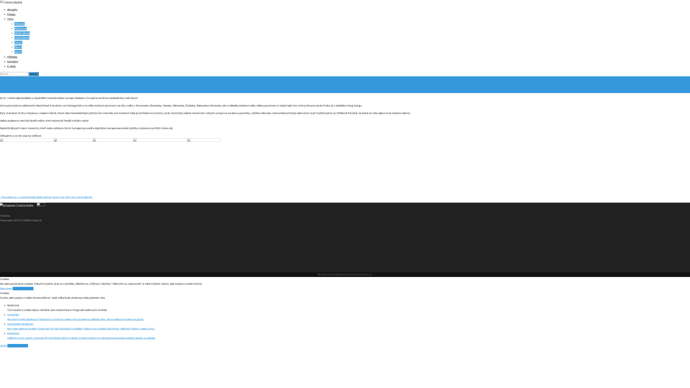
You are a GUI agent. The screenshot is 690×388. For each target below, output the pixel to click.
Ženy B (18, 52)
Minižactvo (20, 28)
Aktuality (12, 9)
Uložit (3, 345)
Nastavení (6, 288)
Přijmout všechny (23, 288)
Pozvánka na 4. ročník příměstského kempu (26, 197)
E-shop (11, 66)
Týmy (10, 19)
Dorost (18, 42)
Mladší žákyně (22, 33)
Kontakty (12, 61)
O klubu (11, 14)
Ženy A (18, 47)
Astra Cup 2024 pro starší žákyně (72, 197)
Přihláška (12, 57)
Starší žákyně (21, 38)
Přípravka (19, 24)
